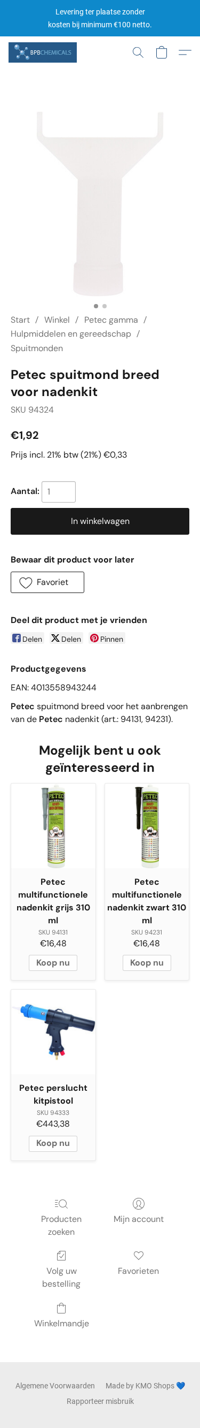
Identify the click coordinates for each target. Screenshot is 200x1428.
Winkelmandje (61, 1323)
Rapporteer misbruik (100, 1401)
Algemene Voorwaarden (55, 1385)
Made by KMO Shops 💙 (145, 1385)
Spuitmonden (37, 348)
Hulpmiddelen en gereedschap (71, 333)
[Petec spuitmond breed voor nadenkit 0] (100, 204)
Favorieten (138, 1271)
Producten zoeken (61, 1225)
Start (20, 319)
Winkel (57, 319)
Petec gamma (111, 319)
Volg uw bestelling (61, 1277)
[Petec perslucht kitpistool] (53, 1032)
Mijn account (139, 1219)
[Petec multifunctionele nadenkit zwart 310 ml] (147, 826)
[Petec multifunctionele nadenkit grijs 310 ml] (53, 826)
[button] (44, 52)
